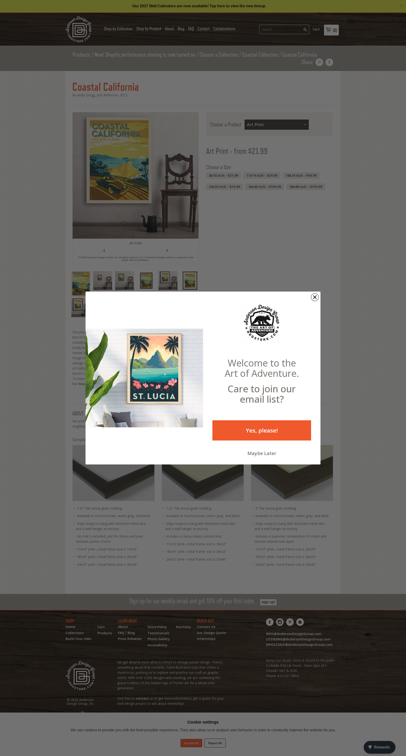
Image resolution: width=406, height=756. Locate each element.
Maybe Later (261, 453)
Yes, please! (262, 430)
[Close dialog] (315, 297)
